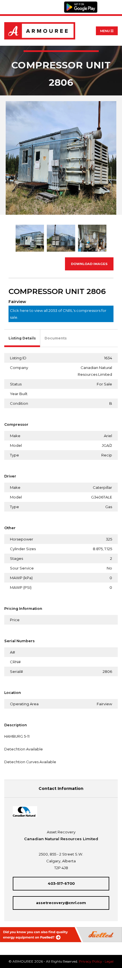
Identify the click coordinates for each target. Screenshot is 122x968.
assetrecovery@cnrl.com (61, 903)
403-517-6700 (61, 883)
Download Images (89, 264)
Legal (109, 961)
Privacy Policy (90, 961)
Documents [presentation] (56, 338)
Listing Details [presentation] (22, 338)
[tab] (22, 338)
